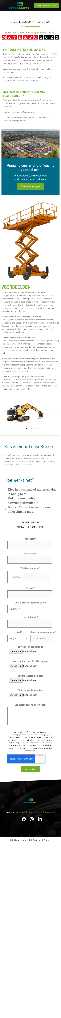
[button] (5, 411)
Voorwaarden (49, 812)
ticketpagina (34, 80)
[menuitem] (18, 840)
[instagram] (32, 819)
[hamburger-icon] (4, 4)
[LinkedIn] (40, 819)
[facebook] (24, 819)
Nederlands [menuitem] (20, 840)
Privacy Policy (33, 812)
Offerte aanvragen (30, 186)
